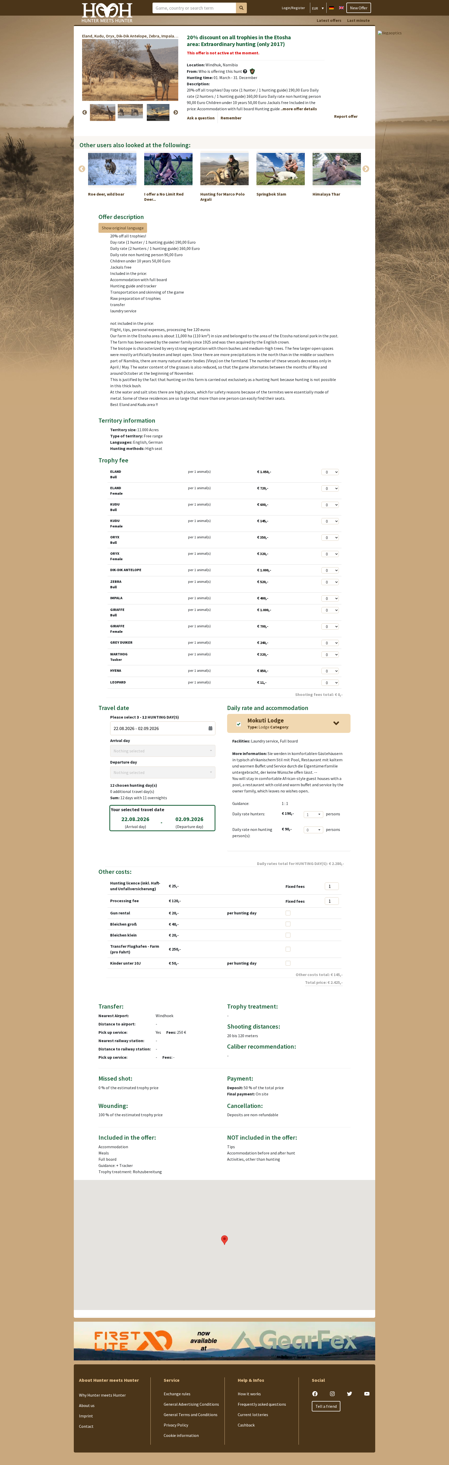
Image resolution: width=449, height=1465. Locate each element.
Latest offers (329, 20)
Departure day (123, 762)
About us (87, 1405)
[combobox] (162, 751)
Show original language (123, 227)
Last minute (358, 20)
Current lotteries (253, 1414)
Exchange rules (177, 1393)
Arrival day (120, 740)
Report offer (346, 116)
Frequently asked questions (262, 1404)
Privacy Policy (176, 1425)
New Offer (358, 7)
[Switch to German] (331, 7)
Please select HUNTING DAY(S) (144, 717)
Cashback (246, 1425)
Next (175, 112)
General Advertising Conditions (191, 1404)
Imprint (86, 1415)
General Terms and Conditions (190, 1414)
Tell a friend (326, 1406)
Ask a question (201, 117)
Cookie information (181, 1435)
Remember (231, 117)
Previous (84, 112)
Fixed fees (295, 886)
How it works (249, 1393)
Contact (86, 1426)
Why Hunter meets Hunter (102, 1395)
